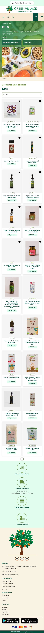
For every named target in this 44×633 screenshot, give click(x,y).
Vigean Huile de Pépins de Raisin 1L (11, 341)
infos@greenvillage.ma (11, 574)
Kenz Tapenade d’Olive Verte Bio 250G (32, 231)
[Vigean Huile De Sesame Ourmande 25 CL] (11, 216)
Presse (4, 609)
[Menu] (42, 17)
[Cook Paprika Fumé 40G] (11, 146)
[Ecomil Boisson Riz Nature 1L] (32, 399)
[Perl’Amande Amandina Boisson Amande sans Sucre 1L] (32, 287)
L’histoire (4, 607)
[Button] (3, 17)
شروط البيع (5, 589)
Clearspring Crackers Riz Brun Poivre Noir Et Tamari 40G (11, 126)
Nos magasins (6, 581)
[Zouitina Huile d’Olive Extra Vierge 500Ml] (11, 399)
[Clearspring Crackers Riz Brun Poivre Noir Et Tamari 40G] (11, 110)
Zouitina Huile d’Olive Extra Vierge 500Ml (12, 414)
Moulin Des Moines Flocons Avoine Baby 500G (32, 126)
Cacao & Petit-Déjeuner (11, 42)
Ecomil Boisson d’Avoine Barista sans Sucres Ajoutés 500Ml (32, 378)
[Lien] (22, 9)
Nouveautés (5, 598)
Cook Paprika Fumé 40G (11, 161)
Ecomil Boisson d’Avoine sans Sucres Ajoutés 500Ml (32, 342)
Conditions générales (8, 586)
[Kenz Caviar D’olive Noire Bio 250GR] (11, 251)
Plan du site (5, 614)
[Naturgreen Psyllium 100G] (32, 434)
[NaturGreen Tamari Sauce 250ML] (32, 146)
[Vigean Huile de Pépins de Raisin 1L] (11, 326)
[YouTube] (27, 559)
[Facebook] (17, 559)
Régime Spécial (6, 23)
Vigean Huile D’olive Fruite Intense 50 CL (32, 196)
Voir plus (4, 37)
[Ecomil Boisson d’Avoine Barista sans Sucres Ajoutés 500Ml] (32, 363)
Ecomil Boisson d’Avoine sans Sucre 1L (12, 378)
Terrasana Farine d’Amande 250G (11, 449)
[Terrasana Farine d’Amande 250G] (11, 434)
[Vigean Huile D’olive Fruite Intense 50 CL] (32, 181)
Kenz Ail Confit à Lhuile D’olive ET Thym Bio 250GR (32, 266)
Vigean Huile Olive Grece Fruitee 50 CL (11, 196)
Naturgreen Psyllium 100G (32, 449)
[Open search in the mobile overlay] (22, 3)
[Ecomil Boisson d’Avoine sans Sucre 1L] (11, 363)
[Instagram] (22, 559)
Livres (4, 600)
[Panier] (35, 17)
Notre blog (5, 612)
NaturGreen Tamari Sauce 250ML (32, 161)
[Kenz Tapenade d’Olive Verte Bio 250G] (32, 216)
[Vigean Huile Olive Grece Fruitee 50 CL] (11, 181)
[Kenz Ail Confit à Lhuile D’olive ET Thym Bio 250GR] (32, 251)
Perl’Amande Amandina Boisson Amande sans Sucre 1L (32, 303)
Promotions (5, 595)
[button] (11, 167)
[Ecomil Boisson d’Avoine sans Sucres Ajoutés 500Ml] (32, 326)
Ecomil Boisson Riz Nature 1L (32, 414)
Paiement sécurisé (7, 583)
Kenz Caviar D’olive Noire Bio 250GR (11, 266)
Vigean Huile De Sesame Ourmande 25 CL (12, 231)
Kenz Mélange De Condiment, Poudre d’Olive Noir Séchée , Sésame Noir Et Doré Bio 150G (12, 305)
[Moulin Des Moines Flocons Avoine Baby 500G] (32, 110)
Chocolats (27, 42)
